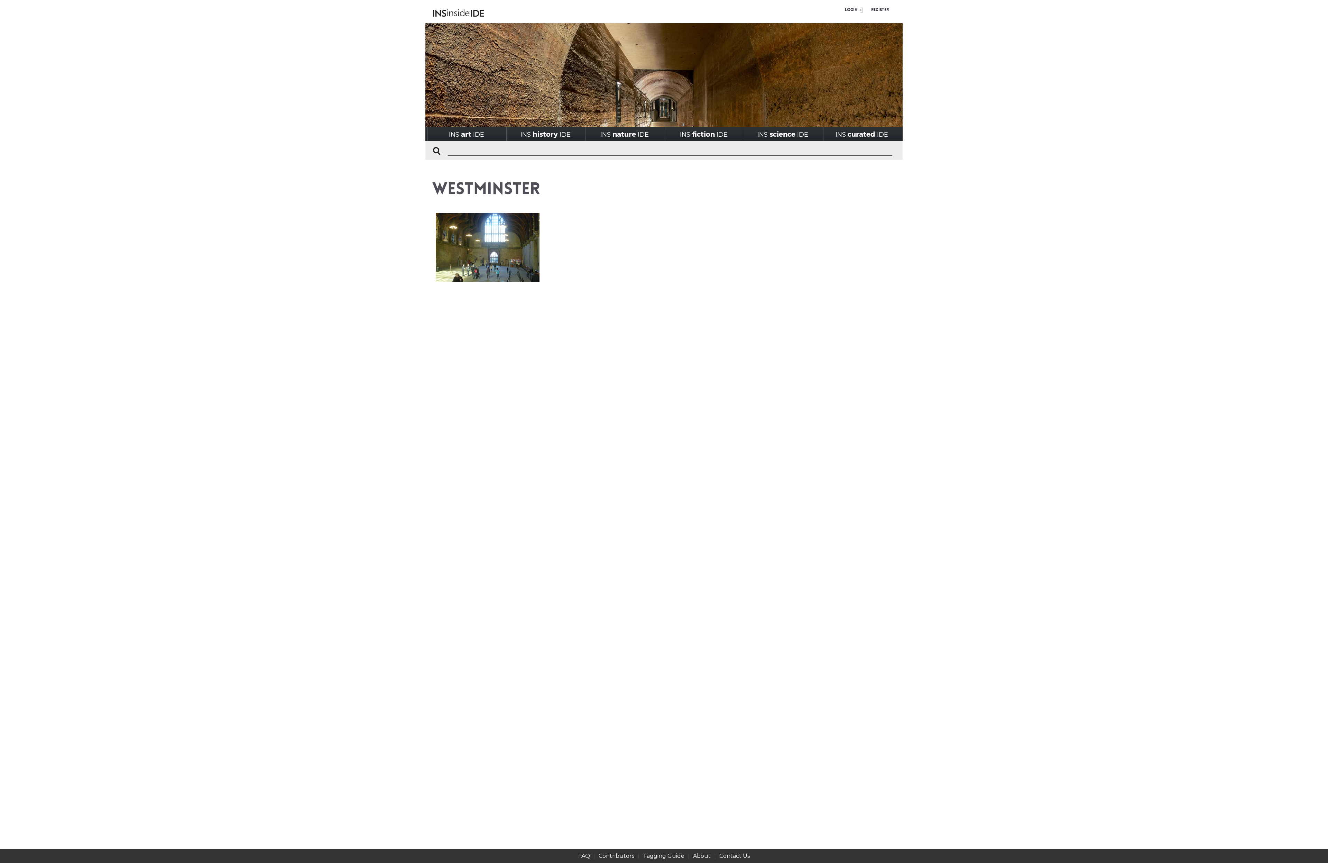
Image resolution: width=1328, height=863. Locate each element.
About (702, 856)
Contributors (616, 856)
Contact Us (734, 856)
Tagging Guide (663, 856)
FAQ (584, 856)
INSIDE (466, 134)
